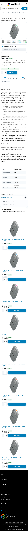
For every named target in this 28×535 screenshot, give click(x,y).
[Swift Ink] (14, 4)
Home (3, 12)
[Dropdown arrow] (25, 197)
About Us (3, 476)
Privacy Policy (22, 524)
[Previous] (4, 31)
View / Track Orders (5, 494)
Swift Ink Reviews (5, 481)
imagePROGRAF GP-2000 (8, 201)
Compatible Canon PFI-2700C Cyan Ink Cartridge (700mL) (13, 271)
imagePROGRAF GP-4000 (8, 204)
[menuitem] (14, 1)
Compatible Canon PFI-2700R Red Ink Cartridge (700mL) (13, 396)
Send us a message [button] (7, 507)
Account (3, 492)
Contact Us (3, 484)
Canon (7, 12)
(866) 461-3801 (6, 511)
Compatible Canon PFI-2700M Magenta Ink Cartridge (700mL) (12, 302)
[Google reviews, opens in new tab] (8, 516)
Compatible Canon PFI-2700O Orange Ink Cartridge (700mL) (13, 427)
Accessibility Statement (14, 526)
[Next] (24, 31)
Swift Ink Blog (4, 479)
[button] (2, 4)
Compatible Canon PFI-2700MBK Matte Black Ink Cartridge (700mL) (13, 458)
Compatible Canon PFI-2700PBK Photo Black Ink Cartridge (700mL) (13, 240)
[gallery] (14, 31)
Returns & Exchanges (5, 499)
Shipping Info (4, 497)
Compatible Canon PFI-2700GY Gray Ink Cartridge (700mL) (13, 364)
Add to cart (12, 72)
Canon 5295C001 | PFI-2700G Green (18, 12)
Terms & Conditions (14, 524)
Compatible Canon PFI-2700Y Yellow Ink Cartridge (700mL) (13, 333)
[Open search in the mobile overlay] (14, 8)
